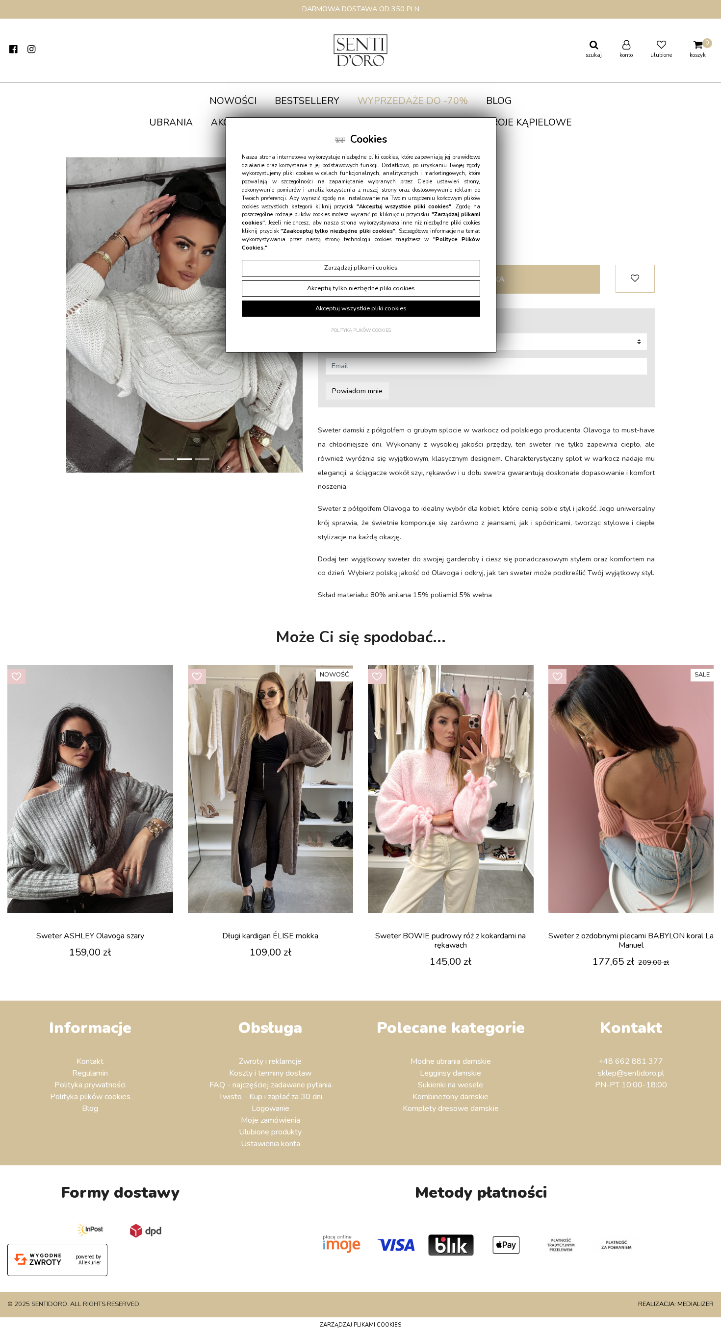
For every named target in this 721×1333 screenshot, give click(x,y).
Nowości (233, 101)
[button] (78, 315)
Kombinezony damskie (450, 1096)
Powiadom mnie (357, 391)
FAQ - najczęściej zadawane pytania (270, 1085)
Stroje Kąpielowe (526, 122)
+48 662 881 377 (630, 1061)
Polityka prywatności (90, 1085)
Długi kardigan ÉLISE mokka (270, 936)
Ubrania (171, 122)
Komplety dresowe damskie (451, 1108)
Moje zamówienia (270, 1120)
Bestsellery (307, 101)
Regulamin (90, 1073)
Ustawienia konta (270, 1143)
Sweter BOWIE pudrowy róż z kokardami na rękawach (450, 941)
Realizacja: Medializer (676, 1304)
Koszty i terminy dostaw (270, 1073)
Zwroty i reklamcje (270, 1061)
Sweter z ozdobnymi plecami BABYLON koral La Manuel (631, 941)
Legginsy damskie (450, 1073)
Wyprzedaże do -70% (413, 101)
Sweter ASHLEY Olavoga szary (90, 936)
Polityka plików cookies (90, 1096)
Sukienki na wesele (450, 1085)
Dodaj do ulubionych (635, 279)
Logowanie (270, 1108)
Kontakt (90, 1061)
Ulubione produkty (270, 1132)
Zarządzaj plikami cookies (360, 1325)
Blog (499, 101)
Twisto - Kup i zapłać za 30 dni (270, 1096)
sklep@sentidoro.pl (631, 1073)
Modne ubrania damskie (451, 1061)
